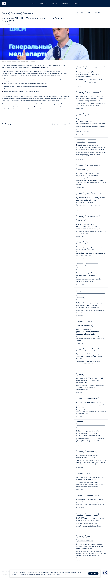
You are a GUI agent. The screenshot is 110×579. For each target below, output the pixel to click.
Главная (79, 12)
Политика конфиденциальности (56, 574)
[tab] (33, 3)
